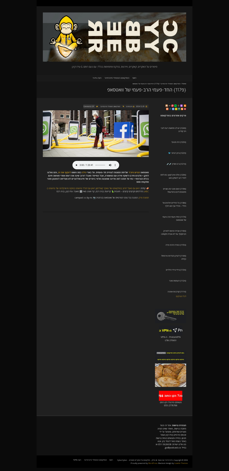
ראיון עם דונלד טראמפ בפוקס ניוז (81, 188)
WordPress (152, 463)
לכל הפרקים (181, 296)
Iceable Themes (181, 463)
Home (184, 84)
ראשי (134, 78)
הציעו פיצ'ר (134, 172)
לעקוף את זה (64, 172)
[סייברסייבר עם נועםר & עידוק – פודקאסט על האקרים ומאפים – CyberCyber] (114, 13)
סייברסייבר (129, 106)
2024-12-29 (140, 106)
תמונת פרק (144, 197)
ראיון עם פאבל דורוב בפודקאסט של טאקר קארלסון (118, 188)
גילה (84, 172)
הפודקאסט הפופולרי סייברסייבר (117, 78)
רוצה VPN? (97, 78)
